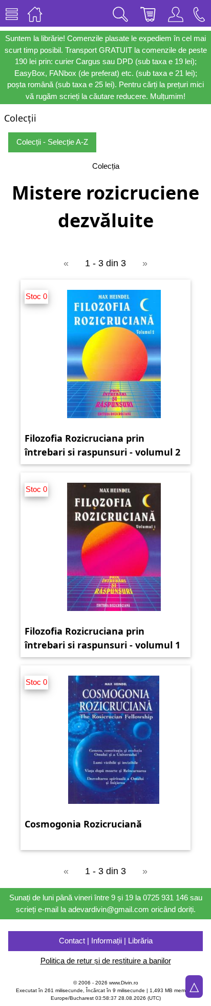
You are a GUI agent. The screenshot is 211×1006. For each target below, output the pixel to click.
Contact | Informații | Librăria (106, 940)
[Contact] (199, 13)
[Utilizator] (175, 13)
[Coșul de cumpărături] (148, 13)
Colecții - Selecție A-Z (52, 141)
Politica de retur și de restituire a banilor (105, 960)
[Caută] (120, 13)
